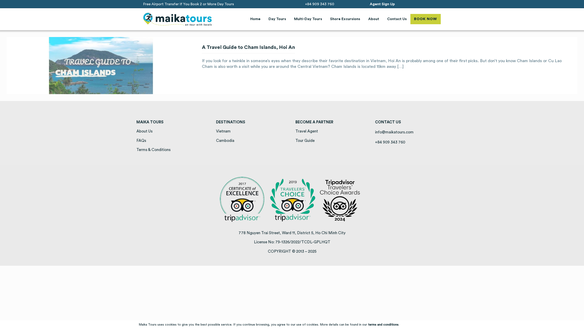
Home (255, 19)
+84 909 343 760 (319, 4)
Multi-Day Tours (308, 19)
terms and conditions (383, 324)
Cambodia (225, 141)
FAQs (141, 141)
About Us (144, 131)
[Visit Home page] (177, 19)
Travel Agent (306, 131)
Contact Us (397, 19)
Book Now (425, 19)
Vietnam (223, 131)
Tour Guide (305, 141)
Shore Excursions (345, 19)
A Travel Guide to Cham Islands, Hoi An (248, 47)
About (373, 19)
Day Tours (277, 19)
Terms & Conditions (153, 150)
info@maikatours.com (394, 132)
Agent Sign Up (382, 4)
